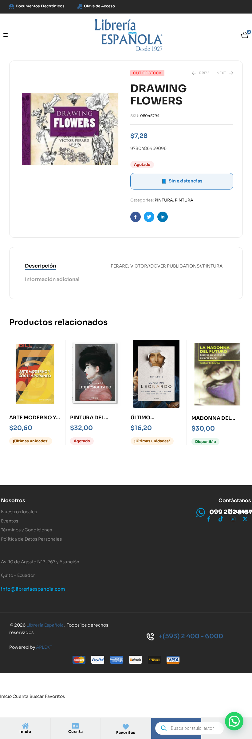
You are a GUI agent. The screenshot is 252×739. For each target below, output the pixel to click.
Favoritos (126, 732)
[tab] (52, 266)
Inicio (25, 731)
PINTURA (164, 200)
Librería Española (45, 625)
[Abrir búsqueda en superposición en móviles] (189, 728)
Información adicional (52, 279)
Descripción (40, 266)
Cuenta (75, 731)
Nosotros (13, 500)
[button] (234, 721)
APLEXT (44, 647)
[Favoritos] (126, 727)
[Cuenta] (76, 726)
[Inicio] (25, 726)
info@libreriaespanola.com (33, 589)
